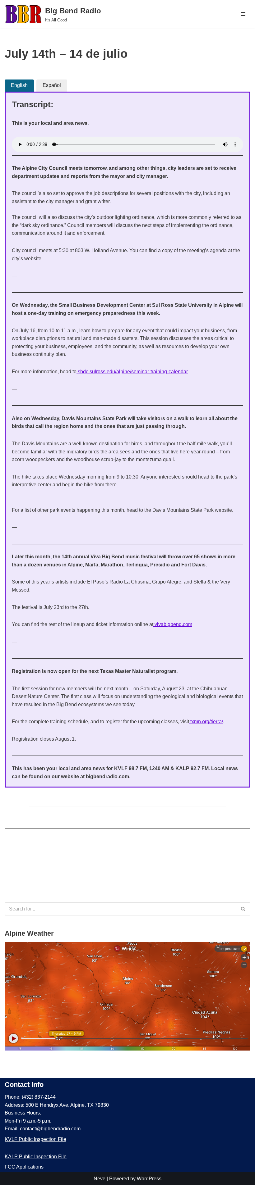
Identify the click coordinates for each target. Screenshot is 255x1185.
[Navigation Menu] (243, 14)
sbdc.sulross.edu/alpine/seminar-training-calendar (132, 371)
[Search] (243, 908)
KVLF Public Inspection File (35, 1139)
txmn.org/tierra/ (206, 721)
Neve (99, 1178)
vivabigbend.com (172, 624)
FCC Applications (24, 1166)
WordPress (149, 1178)
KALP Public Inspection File (36, 1156)
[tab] (19, 85)
